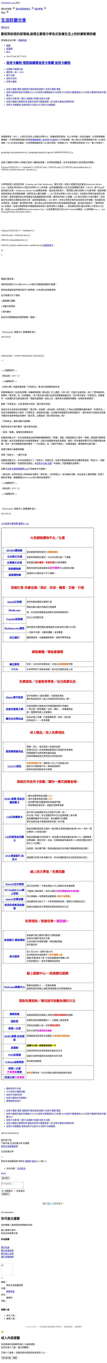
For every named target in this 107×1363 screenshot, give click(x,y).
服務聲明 (78, 1327)
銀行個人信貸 (7, 1254)
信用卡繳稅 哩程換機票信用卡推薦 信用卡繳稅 (38, 63)
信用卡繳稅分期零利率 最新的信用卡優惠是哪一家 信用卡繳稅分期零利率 (40, 102)
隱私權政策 (68, 1327)
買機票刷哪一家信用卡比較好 (43, 140)
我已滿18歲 (6, 1358)
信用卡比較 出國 (44, 463)
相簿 (8, 45)
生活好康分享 (13, 20)
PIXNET (34, 1327)
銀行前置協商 (7, 1251)
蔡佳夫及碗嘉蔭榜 (9, 1146)
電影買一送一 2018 (14, 72)
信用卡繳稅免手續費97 (16, 1098)
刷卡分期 (10, 75)
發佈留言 (5, 1194)
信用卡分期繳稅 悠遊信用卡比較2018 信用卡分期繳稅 (30, 105)
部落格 (9, 49)
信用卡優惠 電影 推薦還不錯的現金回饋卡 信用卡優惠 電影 (33, 89)
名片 (8, 52)
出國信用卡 (48, 245)
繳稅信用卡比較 (13, 1088)
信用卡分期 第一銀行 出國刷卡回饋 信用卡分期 (28, 98)
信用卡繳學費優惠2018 (17, 469)
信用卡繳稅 (11, 82)
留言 (34, 1161)
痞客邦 (28, 1161)
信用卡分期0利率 (14, 1095)
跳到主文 (5, 27)
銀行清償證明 (7, 1257)
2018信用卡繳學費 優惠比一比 (15, 524)
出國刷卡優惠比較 (14, 69)
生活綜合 (21, 1168)
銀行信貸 (5, 1247)
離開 (15, 1358)
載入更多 (5, 1178)
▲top (3, 1173)
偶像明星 (22, 40)
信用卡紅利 (11, 78)
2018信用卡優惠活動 (15, 1092)
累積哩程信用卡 (13, 1101)
